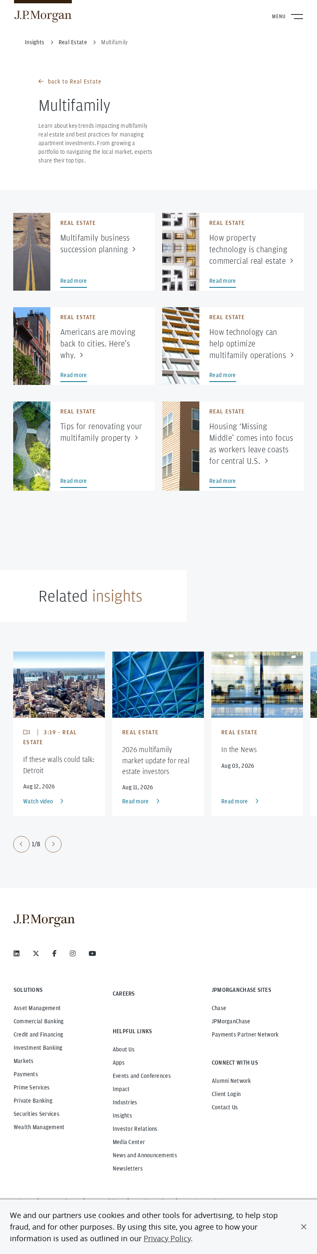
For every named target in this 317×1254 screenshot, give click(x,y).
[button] (303, 1226)
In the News (239, 749)
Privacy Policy (167, 1238)
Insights (122, 1115)
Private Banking (33, 1100)
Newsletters (128, 1168)
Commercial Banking (39, 1021)
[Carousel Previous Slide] (21, 844)
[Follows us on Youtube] (92, 953)
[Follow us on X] (36, 953)
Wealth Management (39, 1127)
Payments (26, 1074)
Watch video (38, 801)
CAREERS (124, 993)
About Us (124, 1049)
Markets (24, 1061)
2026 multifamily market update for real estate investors (155, 760)
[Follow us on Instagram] (73, 953)
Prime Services (32, 1087)
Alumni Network (231, 1080)
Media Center (129, 1142)
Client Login (226, 1094)
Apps (119, 1062)
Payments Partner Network (245, 1034)
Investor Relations (135, 1128)
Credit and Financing (39, 1034)
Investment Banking (38, 1047)
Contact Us (225, 1107)
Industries (125, 1102)
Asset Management (37, 1008)
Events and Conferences (142, 1075)
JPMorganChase (231, 1021)
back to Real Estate (75, 81)
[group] (37, 844)
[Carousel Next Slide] (53, 844)
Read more (135, 801)
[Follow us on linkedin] (16, 953)
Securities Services (36, 1114)
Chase (219, 1008)
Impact (121, 1089)
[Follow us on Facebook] (54, 953)
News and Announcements (145, 1155)
